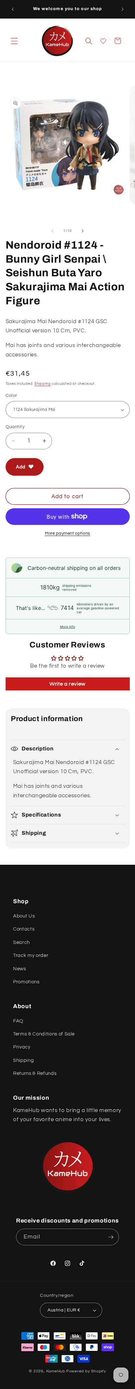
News (19, 968)
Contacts (23, 929)
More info (67, 627)
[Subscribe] (111, 1237)
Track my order (30, 955)
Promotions (26, 981)
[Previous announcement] (13, 9)
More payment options (67, 533)
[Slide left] (52, 231)
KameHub (55, 1371)
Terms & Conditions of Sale (44, 1033)
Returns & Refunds (34, 1073)
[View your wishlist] (103, 41)
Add (20, 467)
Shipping (42, 383)
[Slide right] (82, 231)
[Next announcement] (122, 9)
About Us (24, 916)
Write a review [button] (67, 684)
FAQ (18, 1020)
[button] (14, 41)
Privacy (21, 1046)
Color (11, 395)
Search (21, 942)
